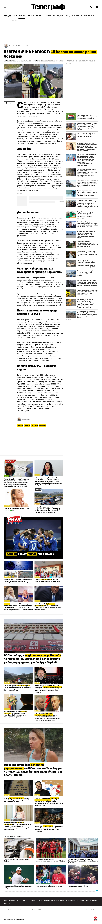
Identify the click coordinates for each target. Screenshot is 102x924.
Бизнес (48, 16)
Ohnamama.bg (80, 900)
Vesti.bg (25, 900)
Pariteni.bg (47, 900)
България (21, 16)
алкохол (27, 425)
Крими (41, 16)
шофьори (34, 425)
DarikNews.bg (32, 900)
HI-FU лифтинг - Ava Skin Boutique (16, 508)
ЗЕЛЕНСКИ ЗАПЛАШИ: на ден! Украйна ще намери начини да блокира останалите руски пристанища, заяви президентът (49, 801)
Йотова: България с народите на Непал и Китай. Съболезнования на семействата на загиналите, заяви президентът (17, 826)
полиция (20, 425)
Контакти (28, 909)
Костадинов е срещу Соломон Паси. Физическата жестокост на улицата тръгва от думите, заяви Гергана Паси (47, 717)
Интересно (88, 16)
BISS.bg (62, 900)
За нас (5, 909)
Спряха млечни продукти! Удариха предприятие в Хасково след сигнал (16, 799)
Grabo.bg (88, 900)
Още (94, 16)
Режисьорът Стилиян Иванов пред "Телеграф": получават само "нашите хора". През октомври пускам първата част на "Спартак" (48, 689)
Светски (79, 16)
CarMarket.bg (55, 900)
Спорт (15, 16)
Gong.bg (19, 900)
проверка (42, 425)
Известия (95, 909)
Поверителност (80, 909)
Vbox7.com (12, 900)
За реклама (10, 909)
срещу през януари (30, 554)
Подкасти (60, 16)
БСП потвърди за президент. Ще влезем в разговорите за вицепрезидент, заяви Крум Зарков (32, 659)
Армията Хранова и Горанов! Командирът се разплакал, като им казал (47, 581)
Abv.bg (6, 900)
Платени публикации (19, 909)
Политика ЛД (89, 909)
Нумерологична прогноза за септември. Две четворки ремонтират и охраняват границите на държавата (18, 581)
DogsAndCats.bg (70, 900)
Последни (7, 16)
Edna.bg (94, 900)
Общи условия (21, 919)
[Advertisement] (34, 441)
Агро (54, 16)
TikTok (39, 909)
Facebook (34, 909)
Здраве (35, 16)
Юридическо (70, 16)
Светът (29, 16)
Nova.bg (40, 900)
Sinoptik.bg (7, 903)
